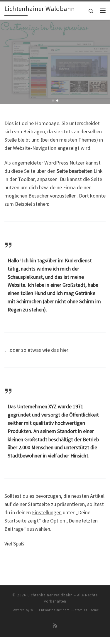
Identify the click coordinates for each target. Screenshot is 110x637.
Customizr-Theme (84, 610)
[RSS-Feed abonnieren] (55, 625)
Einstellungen (47, 512)
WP (33, 610)
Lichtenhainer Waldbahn (50, 595)
